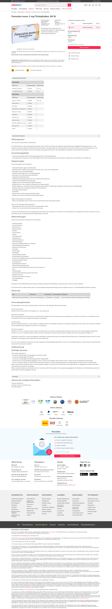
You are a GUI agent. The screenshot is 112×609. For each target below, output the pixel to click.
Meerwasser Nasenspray (75, 507)
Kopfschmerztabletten (17, 499)
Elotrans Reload (46, 499)
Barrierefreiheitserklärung (88, 524)
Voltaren (29, 506)
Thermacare (30, 504)
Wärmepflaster (31, 499)
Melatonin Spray (46, 503)
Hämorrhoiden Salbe (32, 508)
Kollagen (44, 505)
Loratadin (59, 513)
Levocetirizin (60, 511)
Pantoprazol (91, 505)
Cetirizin (59, 508)
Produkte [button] (14, 9)
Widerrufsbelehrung (27, 524)
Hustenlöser (75, 501)
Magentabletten (31, 513)
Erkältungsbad (76, 505)
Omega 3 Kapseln (47, 509)
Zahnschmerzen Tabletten (15, 515)
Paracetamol (14, 509)
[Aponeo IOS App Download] (84, 474)
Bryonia (90, 514)
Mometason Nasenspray (60, 505)
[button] (31, 9)
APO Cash (39, 9)
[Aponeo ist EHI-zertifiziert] (33, 402)
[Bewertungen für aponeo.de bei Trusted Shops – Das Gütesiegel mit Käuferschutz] (25, 401)
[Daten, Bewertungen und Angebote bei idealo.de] (62, 402)
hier (56, 66)
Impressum (53, 524)
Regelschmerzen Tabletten (15, 512)
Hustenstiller (76, 499)
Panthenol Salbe (92, 511)
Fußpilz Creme (92, 507)
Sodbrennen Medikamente (30, 501)
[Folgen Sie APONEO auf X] (85, 465)
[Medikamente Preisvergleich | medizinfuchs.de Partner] (69, 402)
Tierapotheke (23, 9)
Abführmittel (30, 511)
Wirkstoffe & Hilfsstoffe (19, 78)
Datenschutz (61, 524)
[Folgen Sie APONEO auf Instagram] (89, 465)
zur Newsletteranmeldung (67, 456)
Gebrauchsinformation (18, 136)
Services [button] (46, 9)
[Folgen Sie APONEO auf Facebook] (81, 465)
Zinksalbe (90, 503)
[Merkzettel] (96, 5)
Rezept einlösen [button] (55, 9)
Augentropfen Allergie (63, 503)
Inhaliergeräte (76, 511)
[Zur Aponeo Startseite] (16, 5)
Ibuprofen (14, 507)
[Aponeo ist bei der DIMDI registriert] (40, 402)
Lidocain (29, 515)
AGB (18, 524)
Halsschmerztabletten (78, 503)
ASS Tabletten (15, 503)
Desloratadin (60, 515)
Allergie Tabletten (62, 501)
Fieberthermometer (93, 499)
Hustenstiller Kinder (77, 513)
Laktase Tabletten (47, 511)
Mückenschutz (91, 509)
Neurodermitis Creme (93, 501)
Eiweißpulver (45, 501)
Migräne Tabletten (16, 501)
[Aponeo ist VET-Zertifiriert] (47, 402)
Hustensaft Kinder (77, 515)
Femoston (57, 25)
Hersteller (15, 376)
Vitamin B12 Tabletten (48, 507)
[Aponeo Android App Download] (94, 474)
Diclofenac (14, 505)
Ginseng (44, 514)
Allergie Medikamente (63, 499)
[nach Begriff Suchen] (69, 5)
